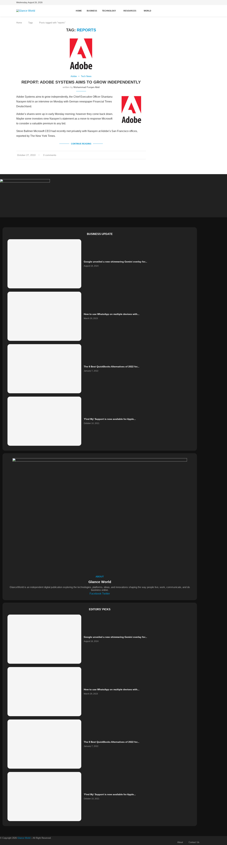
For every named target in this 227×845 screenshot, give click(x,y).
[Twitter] (210, 2)
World (147, 11)
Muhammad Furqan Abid (86, 87)
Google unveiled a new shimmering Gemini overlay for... (115, 261)
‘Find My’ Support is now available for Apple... (110, 419)
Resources (129, 11)
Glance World (23, 838)
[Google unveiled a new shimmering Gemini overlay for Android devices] (44, 263)
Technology (109, 11)
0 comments (49, 155)
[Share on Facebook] (140, 155)
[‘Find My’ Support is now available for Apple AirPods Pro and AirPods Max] (44, 421)
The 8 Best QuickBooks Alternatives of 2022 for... (111, 366)
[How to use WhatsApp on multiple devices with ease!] (44, 316)
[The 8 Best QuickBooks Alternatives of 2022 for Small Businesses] (44, 368)
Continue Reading (81, 144)
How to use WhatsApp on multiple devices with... (111, 314)
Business (92, 11)
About (180, 842)
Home (79, 11)
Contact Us (194, 842)
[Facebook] (208, 2)
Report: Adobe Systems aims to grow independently (81, 82)
